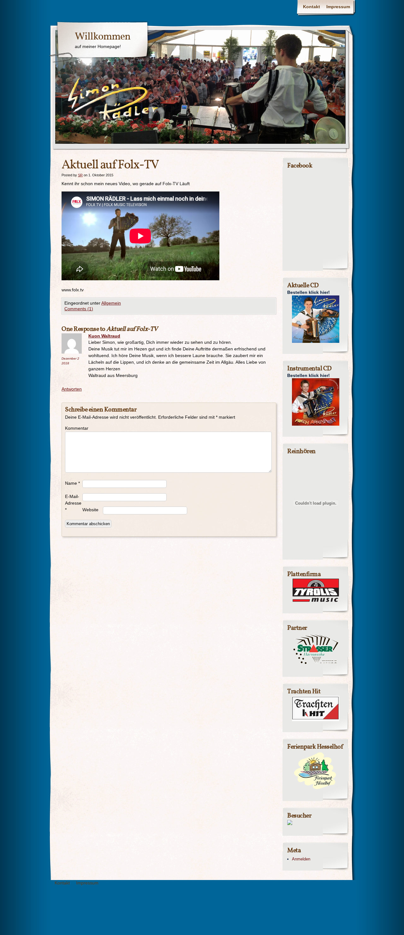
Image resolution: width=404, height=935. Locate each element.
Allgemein (111, 303)
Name (72, 483)
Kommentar (73, 428)
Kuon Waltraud (104, 335)
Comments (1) (78, 308)
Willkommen (102, 37)
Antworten (72, 389)
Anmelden (301, 859)
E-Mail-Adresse (73, 503)
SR (80, 175)
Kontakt (311, 6)
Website (90, 509)
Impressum (338, 6)
